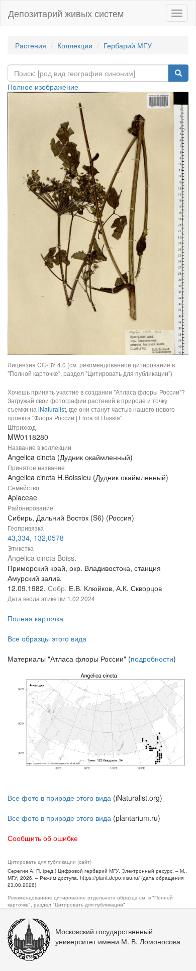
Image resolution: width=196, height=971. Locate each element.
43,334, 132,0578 (36, 538)
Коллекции (74, 45)
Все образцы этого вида (47, 638)
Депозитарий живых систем (66, 13)
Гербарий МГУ (128, 45)
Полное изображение (43, 87)
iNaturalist (52, 409)
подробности (152, 659)
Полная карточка (35, 618)
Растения (30, 45)
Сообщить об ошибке (43, 838)
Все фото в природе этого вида (59, 798)
